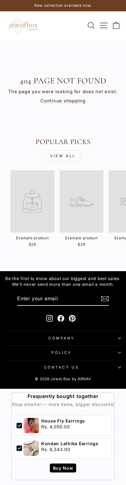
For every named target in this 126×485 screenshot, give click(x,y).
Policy (61, 352)
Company (61, 338)
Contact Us (61, 367)
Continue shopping (63, 101)
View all (63, 155)
